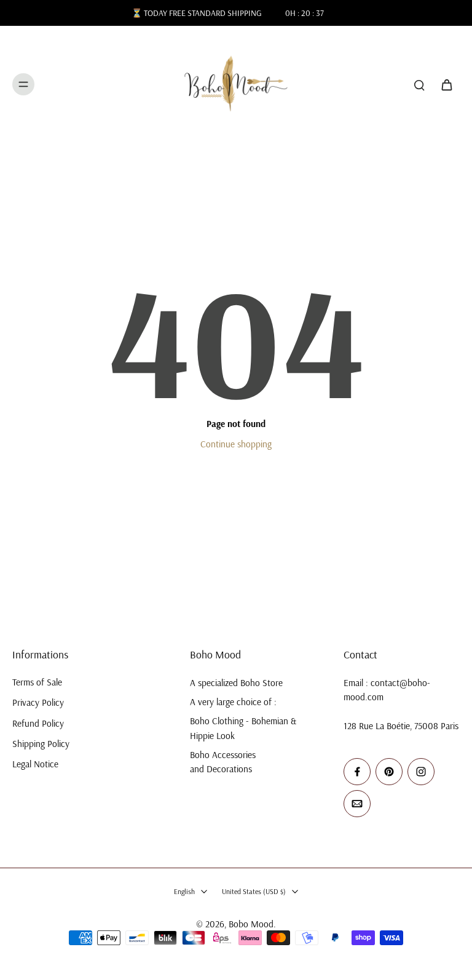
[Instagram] (421, 771)
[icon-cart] (446, 84)
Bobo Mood (251, 924)
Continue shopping (236, 444)
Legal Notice (35, 764)
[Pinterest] (389, 771)
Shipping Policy (40, 743)
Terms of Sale (37, 682)
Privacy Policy (38, 702)
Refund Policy (38, 723)
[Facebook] (357, 771)
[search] (419, 84)
